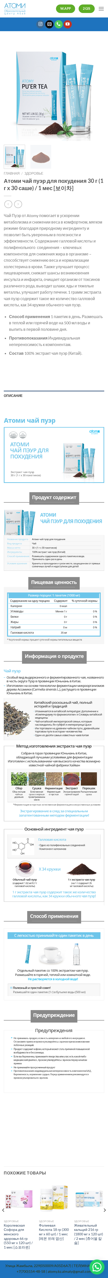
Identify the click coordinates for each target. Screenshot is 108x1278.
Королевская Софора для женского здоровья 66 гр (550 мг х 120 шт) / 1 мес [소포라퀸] (18, 1236)
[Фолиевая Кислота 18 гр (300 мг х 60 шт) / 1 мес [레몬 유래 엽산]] (54, 1199)
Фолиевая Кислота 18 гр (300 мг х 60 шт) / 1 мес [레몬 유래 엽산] (54, 1232)
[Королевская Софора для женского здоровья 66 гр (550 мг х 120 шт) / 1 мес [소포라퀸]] (19, 1199)
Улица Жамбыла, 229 (22, 1266)
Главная (12, 173)
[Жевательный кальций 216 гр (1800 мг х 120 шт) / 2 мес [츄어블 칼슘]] (89, 1199)
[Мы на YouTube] (68, 24)
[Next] (95, 91)
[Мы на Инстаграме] (40, 24)
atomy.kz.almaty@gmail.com (70, 1271)
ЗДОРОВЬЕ (33, 173)
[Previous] (12, 91)
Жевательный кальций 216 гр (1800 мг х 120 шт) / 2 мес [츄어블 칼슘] (88, 1234)
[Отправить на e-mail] (49, 24)
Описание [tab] (13, 396)
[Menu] (101, 8)
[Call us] (59, 24)
